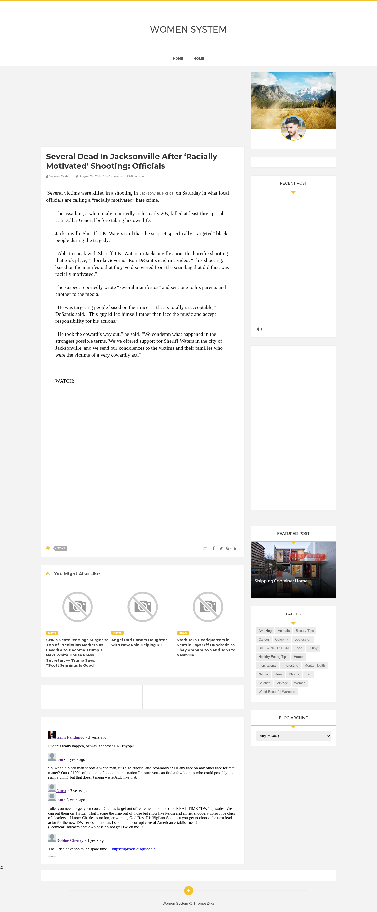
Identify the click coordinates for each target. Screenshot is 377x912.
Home (199, 58)
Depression (302, 639)
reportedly (124, 213)
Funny (313, 648)
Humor (299, 657)
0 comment (138, 176)
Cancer (264, 639)
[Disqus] (142, 792)
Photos (294, 674)
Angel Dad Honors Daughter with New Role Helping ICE (139, 642)
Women (299, 683)
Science (265, 683)
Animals (284, 631)
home (178, 58)
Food (298, 648)
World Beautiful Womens (277, 692)
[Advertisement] (142, 108)
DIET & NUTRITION (274, 648)
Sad (308, 674)
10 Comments (113, 176)
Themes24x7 (204, 903)
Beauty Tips (305, 631)
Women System (188, 29)
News (61, 548)
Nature (263, 674)
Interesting (290, 665)
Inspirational (267, 665)
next (262, 329)
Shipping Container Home (281, 581)
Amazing (265, 631)
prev (258, 329)
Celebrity (281, 639)
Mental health (314, 665)
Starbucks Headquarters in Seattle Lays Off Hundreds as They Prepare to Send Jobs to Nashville (206, 647)
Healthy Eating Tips (273, 657)
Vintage (282, 683)
